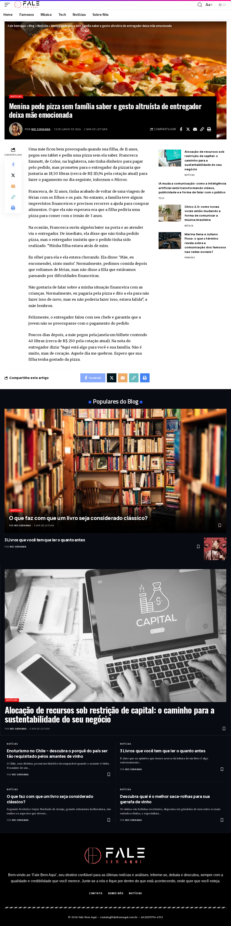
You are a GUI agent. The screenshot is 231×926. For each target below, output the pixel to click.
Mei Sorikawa (40, 129)
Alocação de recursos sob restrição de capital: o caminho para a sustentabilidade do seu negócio (204, 160)
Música (189, 225)
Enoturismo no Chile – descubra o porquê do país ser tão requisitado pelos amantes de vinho (57, 753)
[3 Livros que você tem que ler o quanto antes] (215, 549)
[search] (199, 5)
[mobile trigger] (8, 4)
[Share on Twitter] (188, 129)
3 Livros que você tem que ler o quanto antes (45, 540)
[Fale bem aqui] (27, 4)
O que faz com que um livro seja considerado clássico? (78, 518)
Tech (161, 198)
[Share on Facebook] (181, 129)
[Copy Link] (202, 129)
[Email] (195, 129)
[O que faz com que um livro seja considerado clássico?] (115, 471)
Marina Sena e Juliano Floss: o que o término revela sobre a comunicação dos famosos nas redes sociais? (205, 243)
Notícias (16, 96)
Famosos (190, 257)
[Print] (209, 129)
